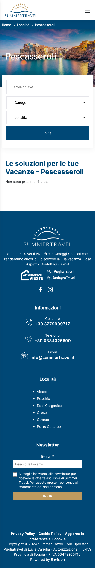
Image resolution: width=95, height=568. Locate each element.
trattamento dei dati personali (41, 487)
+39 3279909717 (52, 323)
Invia (48, 133)
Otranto (43, 419)
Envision (58, 559)
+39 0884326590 (52, 340)
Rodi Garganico (49, 405)
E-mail (47, 456)
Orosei (42, 412)
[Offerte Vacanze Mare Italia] (21, 10)
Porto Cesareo (49, 426)
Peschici (44, 398)
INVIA (47, 496)
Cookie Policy (50, 533)
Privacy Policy (23, 533)
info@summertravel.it (52, 357)
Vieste (42, 391)
